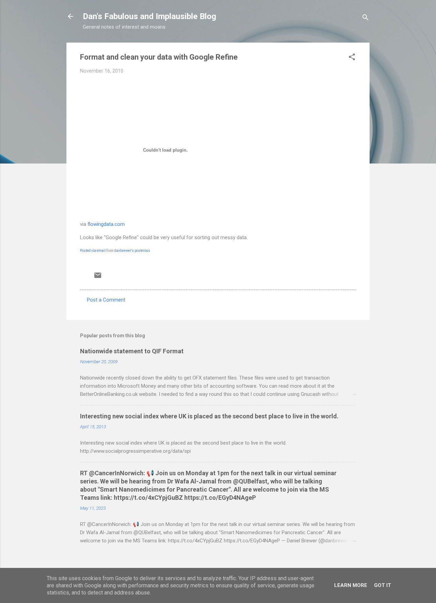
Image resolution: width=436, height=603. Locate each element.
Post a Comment (106, 300)
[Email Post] (98, 278)
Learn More (350, 585)
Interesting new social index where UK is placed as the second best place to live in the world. (209, 416)
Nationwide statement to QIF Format (132, 351)
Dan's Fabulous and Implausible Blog (149, 16)
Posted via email (93, 250)
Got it (382, 585)
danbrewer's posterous (132, 250)
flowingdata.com (106, 224)
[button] (352, 58)
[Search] (365, 18)
